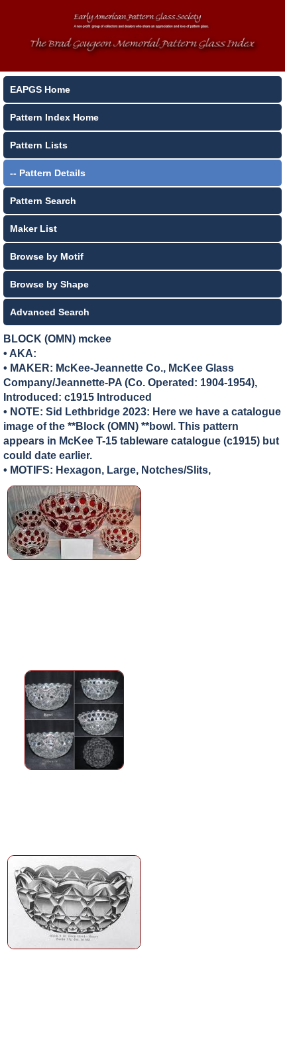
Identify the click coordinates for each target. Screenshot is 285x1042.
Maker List (33, 228)
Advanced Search (49, 312)
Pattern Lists (39, 145)
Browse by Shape (49, 284)
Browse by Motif (47, 256)
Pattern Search (43, 200)
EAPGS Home (40, 89)
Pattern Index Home (54, 117)
